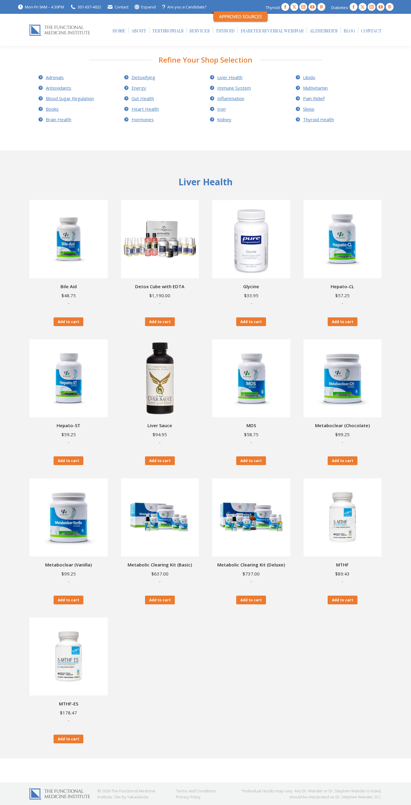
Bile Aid (68, 286)
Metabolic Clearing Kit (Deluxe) (251, 565)
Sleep (308, 109)
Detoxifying (143, 77)
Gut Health (142, 98)
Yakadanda (137, 797)
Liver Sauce (159, 425)
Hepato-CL (342, 286)
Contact (121, 7)
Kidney (224, 119)
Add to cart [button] (68, 321)
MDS (251, 425)
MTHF (342, 565)
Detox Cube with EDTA (159, 286)
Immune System (234, 88)
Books (52, 109)
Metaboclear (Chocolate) (342, 425)
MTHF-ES (68, 704)
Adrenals (55, 77)
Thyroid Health (318, 119)
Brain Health (58, 119)
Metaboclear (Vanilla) (68, 565)
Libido (309, 77)
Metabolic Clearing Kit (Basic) (160, 565)
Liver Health (230, 77)
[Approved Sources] (240, 23)
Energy (138, 88)
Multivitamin (315, 88)
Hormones (142, 119)
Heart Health (145, 109)
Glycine (251, 286)
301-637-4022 (89, 7)
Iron (221, 109)
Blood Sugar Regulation (70, 98)
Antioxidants (58, 88)
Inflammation (230, 98)
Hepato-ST (68, 425)
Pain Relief (314, 98)
